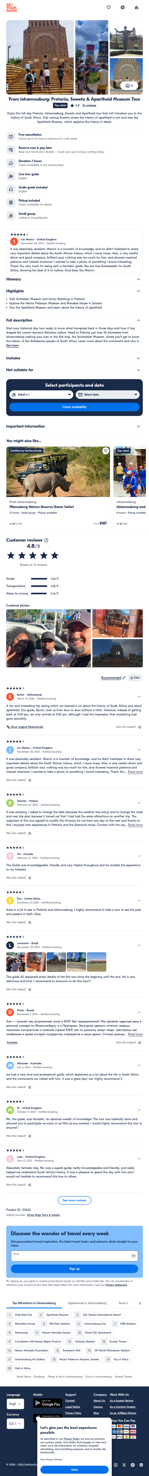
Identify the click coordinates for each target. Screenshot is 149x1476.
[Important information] (138, 426)
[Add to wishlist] (105, 450)
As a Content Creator (123, 1407)
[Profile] (136, 8)
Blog (96, 1413)
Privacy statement (116, 1285)
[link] (58, 487)
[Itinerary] (138, 279)
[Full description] (138, 320)
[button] (83, 105)
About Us (99, 1400)
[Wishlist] (108, 8)
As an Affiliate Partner (123, 1413)
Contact (70, 1400)
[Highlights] (138, 291)
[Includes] (138, 358)
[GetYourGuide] (11, 7)
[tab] (34, 1303)
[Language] (123, 7)
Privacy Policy (73, 1413)
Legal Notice (72, 1407)
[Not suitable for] (138, 370)
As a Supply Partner (121, 1400)
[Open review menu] (139, 697)
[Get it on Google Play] (47, 1403)
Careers (98, 1407)
